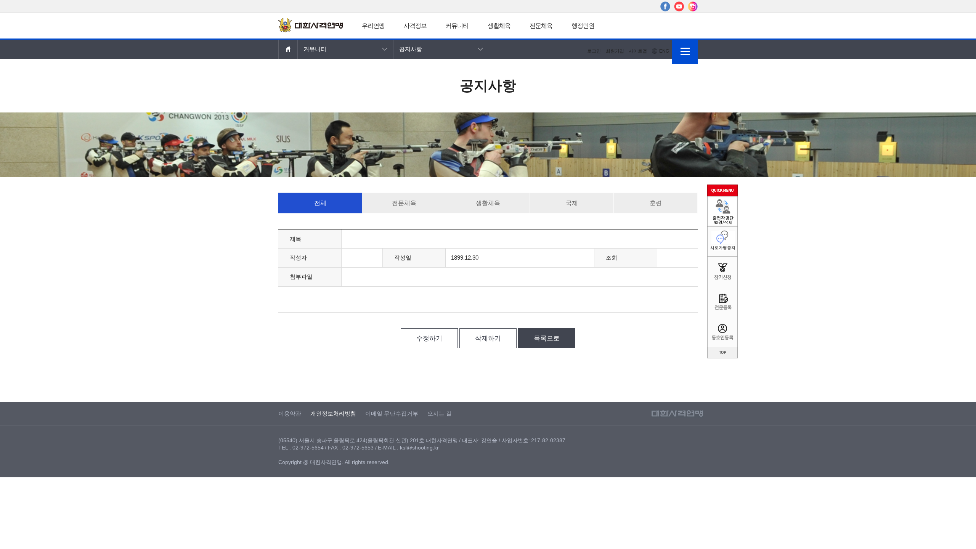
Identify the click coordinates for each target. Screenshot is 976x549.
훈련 (656, 203)
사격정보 (415, 25)
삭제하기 (488, 338)
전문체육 (541, 25)
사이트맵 (638, 51)
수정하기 (429, 338)
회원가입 (615, 51)
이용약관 (289, 414)
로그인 (594, 51)
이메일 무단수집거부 (391, 414)
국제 (572, 203)
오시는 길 (439, 414)
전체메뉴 (685, 51)
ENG (664, 51)
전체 (320, 203)
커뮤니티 (457, 25)
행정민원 (582, 25)
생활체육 (499, 25)
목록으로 (547, 338)
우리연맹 (373, 25)
